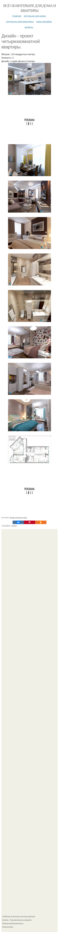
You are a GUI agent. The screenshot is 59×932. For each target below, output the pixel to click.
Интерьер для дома (35, 15)
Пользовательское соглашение (21, 920)
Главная (16, 15)
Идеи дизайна (44, 21)
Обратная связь (7, 927)
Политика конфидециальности (12, 923)
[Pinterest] (29, 522)
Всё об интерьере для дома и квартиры (29, 8)
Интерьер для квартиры (20, 21)
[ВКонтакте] (18, 522)
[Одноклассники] (40, 522)
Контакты (5, 920)
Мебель (29, 27)
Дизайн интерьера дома (18, 517)
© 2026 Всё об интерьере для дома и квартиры (18, 916)
